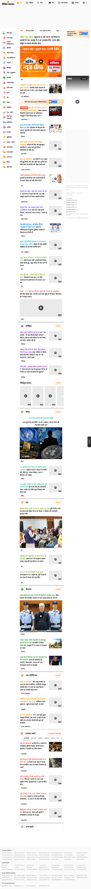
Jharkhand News (56, 865)
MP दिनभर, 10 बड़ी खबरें (57, 877)
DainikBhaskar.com (72, 200)
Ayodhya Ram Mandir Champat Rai (82, 852)
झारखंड (53, 738)
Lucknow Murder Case (57, 857)
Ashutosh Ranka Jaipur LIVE (45, 852)
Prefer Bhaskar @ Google (70, 869)
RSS (74, 193)
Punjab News (42, 865)
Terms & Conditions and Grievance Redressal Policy (77, 188)
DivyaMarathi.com (71, 207)
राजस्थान (40, 738)
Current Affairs (67, 859)
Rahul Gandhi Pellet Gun (7, 852)
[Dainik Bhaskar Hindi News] (8, 4)
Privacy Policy (69, 195)
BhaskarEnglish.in (71, 204)
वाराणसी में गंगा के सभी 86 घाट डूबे (45, 877)
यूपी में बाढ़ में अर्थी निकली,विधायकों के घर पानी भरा (57, 875)
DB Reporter (79, 185)
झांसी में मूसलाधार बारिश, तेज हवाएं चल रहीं (7, 879)
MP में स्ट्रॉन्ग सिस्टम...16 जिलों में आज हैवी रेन (45, 875)
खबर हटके (23, 154)
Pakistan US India (31, 852)
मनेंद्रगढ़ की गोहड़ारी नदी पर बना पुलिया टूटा (45, 879)
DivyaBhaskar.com (71, 202)
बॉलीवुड (23, 344)
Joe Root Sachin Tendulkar (7, 857)
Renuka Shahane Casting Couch (20, 855)
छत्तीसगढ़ (47, 738)
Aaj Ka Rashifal (80, 859)
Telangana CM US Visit (32, 857)
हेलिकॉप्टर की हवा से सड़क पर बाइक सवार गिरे (82, 875)
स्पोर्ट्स (23, 236)
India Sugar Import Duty (57, 852)
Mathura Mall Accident (69, 857)
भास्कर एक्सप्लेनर (25, 170)
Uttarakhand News (68, 867)
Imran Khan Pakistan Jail (20, 852)
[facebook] (51, 79)
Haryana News (30, 865)
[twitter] (55, 79)
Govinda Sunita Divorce (7, 855)
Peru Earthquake (68, 855)
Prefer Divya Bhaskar (44, 869)
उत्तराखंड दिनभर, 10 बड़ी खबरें (70, 877)
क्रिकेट (23, 136)
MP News (4, 867)
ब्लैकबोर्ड (23, 709)
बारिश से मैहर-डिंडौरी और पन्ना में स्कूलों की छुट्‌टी (57, 879)
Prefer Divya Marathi (32, 869)
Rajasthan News (43, 867)
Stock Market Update (44, 859)
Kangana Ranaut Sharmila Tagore (7, 859)
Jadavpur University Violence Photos (20, 859)
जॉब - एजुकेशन (25, 252)
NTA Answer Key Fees (19, 857)
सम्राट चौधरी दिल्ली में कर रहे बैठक (70, 879)
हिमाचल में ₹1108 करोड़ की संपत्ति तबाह (20, 877)
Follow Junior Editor (81, 869)
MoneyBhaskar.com (72, 209)
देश (22, 79)
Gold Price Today (31, 859)
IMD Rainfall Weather (57, 855)
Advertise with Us (70, 185)
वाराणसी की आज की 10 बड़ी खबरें (7, 877)
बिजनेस (23, 634)
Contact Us (68, 193)
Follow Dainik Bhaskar (7, 869)
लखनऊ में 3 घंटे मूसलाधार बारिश (70, 875)
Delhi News (4, 865)
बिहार (58, 738)
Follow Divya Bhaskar (19, 869)
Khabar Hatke (55, 859)
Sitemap (85, 185)
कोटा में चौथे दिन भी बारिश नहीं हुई (32, 877)
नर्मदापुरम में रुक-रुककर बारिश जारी (32, 879)
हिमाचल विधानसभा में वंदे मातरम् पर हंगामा (20, 879)
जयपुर (22, 319)
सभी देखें (58, 383)
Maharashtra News (68, 865)
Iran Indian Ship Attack (32, 855)
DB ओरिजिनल (25, 97)
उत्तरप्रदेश (26, 738)
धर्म (22, 186)
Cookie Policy (79, 193)
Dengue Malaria (68, 852)
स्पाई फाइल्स (24, 119)
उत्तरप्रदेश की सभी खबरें (54, 733)
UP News (16, 867)
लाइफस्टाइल (24, 202)
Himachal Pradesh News (20, 865)
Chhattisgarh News (81, 867)
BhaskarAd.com (70, 211)
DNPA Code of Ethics (83, 218)
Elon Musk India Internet (45, 857)
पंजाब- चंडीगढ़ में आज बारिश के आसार (20, 875)
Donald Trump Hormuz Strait (45, 855)
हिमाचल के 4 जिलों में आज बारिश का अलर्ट (32, 875)
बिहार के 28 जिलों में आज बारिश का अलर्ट (7, 875)
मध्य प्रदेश (33, 738)
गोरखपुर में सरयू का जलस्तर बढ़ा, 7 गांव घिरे (82, 877)
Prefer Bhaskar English (57, 869)
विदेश (22, 461)
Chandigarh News (81, 865)
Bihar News (29, 867)
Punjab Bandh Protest (82, 857)
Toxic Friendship (81, 855)
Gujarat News (55, 867)
